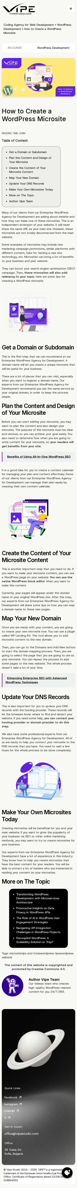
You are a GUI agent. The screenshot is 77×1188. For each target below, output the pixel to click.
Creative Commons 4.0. (48, 969)
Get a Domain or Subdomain (28, 152)
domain (47, 639)
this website (35, 965)
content (20, 585)
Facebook (10, 1097)
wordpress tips (50, 953)
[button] (71, 8)
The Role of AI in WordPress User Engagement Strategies (38, 920)
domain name (49, 380)
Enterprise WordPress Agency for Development (33, 360)
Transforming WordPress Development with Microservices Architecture (37, 898)
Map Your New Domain (24, 178)
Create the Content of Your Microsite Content (27, 170)
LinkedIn (9, 1111)
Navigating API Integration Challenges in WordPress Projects (38, 930)
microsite (15, 953)
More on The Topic (21, 195)
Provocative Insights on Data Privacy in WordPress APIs (35, 910)
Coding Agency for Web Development (29, 25)
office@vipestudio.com (21, 1133)
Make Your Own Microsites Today (31, 189)
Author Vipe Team (21, 201)
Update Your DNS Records (26, 183)
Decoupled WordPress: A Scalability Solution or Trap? (34, 940)
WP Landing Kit (20, 635)
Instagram (11, 1104)
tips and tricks (30, 953)
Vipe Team (50, 979)
